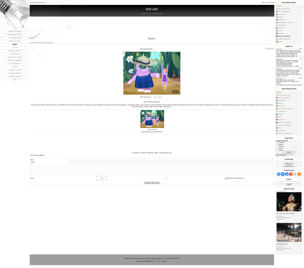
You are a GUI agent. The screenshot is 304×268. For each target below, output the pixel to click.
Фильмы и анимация (47, 42)
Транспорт (281, 33)
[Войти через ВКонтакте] (283, 174)
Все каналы (281, 130)
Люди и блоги (282, 14)
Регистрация (151, 13)
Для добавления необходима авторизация (289, 85)
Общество (281, 19)
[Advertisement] (152, 24)
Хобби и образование (284, 39)
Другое (280, 6)
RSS (161, 13)
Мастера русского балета (286, 213)
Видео (38, 42)
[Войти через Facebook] (287, 174)
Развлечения (282, 25)
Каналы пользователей (285, 133)
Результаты (279, 154)
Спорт (280, 30)
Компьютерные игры (284, 8)
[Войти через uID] (278, 174)
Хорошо (281, 144)
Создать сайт (282, 191)
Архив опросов (288, 154)
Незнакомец (158, 261)
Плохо (281, 148)
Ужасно (281, 150)
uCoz (158, 259)
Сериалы (280, 28)
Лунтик (159, 97)
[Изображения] (152, 119)
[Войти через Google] (295, 174)
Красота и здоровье (284, 11)
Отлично (281, 142)
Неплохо (281, 146)
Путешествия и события (285, 22)
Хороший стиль (282, 244)
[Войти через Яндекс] (291, 174)
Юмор (280, 41)
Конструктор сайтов (149, 259)
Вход (157, 13)
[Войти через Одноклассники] (299, 174)
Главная (143, 13)
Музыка (280, 17)
